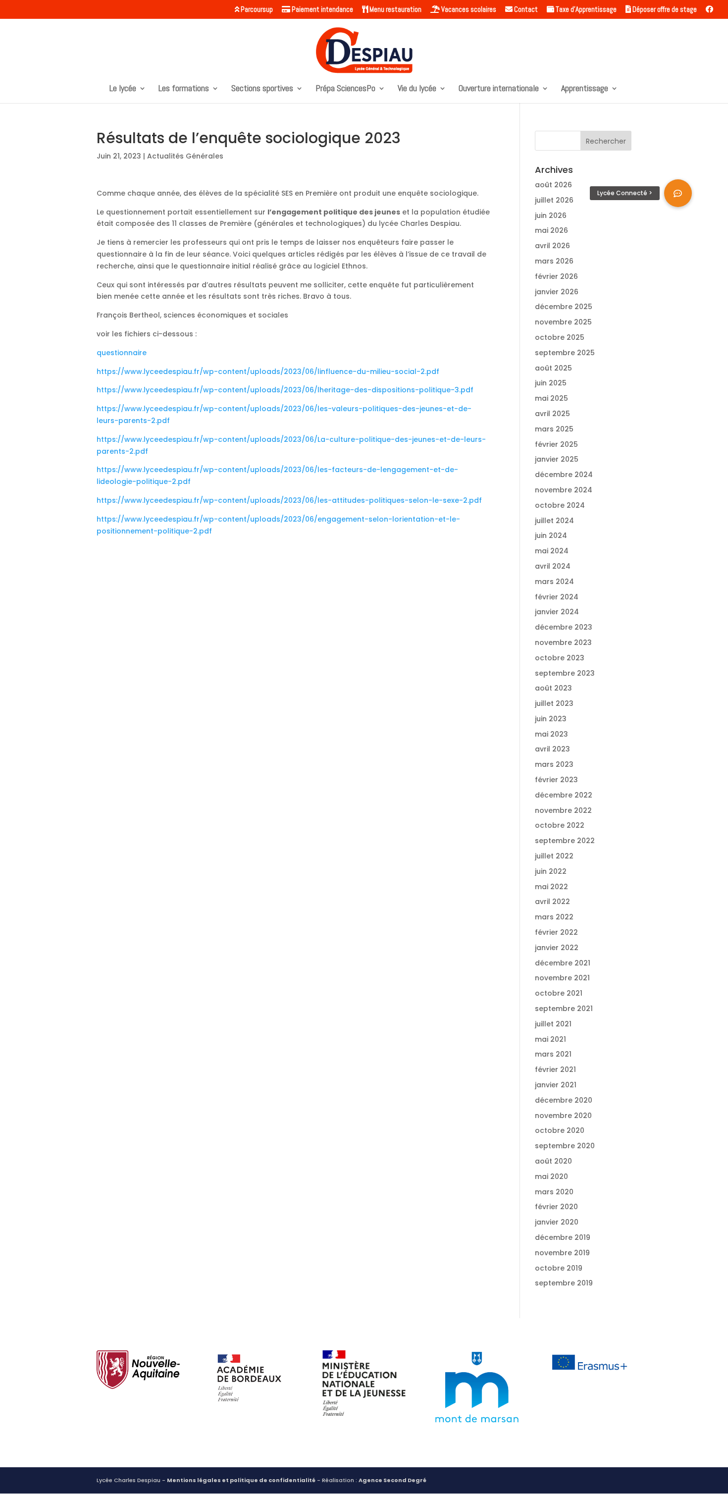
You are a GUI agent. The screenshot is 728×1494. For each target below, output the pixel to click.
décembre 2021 (562, 963)
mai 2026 (551, 230)
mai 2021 (550, 1039)
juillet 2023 (554, 703)
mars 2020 (554, 1192)
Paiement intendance (321, 9)
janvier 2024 (557, 612)
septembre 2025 (565, 353)
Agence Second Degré (392, 1480)
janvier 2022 (556, 948)
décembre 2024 (564, 475)
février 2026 (556, 276)
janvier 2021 (555, 1085)
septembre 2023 (565, 673)
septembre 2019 (564, 1283)
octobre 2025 (559, 337)
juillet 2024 (554, 521)
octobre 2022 (559, 825)
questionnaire (122, 353)
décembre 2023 (563, 627)
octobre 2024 (560, 505)
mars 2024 (554, 582)
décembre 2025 (563, 307)
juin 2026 (551, 215)
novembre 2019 (562, 1253)
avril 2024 (553, 566)
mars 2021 (553, 1054)
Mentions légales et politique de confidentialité (241, 1480)
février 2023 (556, 780)
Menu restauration (394, 9)
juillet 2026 (554, 200)
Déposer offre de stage (664, 9)
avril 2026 (552, 246)
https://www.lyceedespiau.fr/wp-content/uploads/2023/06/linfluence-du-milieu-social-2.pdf (268, 371)
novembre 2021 (562, 978)
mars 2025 (554, 429)
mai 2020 (551, 1176)
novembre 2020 (563, 1115)
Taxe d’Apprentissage (585, 9)
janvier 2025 (556, 459)
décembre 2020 (563, 1100)
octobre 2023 (559, 658)
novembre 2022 (563, 810)
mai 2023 (551, 734)
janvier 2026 (556, 292)
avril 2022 (552, 902)
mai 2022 (551, 887)
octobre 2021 (558, 993)
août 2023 (553, 688)
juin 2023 (551, 719)
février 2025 (556, 444)
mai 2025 (551, 398)
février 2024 (556, 597)
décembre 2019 (562, 1237)
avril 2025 (552, 414)
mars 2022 (554, 917)
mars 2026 (554, 261)
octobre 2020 (559, 1130)
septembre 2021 (564, 1009)
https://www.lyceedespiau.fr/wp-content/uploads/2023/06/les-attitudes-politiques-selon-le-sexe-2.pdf (289, 500)
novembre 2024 (563, 490)
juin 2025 (551, 383)
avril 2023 (552, 749)
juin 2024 (551, 535)
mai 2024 (552, 551)
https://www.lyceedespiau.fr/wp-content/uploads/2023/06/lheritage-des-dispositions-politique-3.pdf (285, 390)
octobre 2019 (558, 1268)
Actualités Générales (185, 156)
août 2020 (553, 1161)
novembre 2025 (563, 322)
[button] (678, 193)
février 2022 (556, 932)
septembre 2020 (565, 1146)
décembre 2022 (563, 795)
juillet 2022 (554, 856)
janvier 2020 (556, 1222)
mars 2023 (554, 764)
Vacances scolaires (468, 9)
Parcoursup (256, 9)
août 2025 (553, 368)
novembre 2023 (563, 642)
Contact (525, 9)
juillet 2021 (553, 1024)
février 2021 (555, 1069)
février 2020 (556, 1207)
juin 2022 (551, 871)
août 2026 (553, 185)
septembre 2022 (565, 841)
